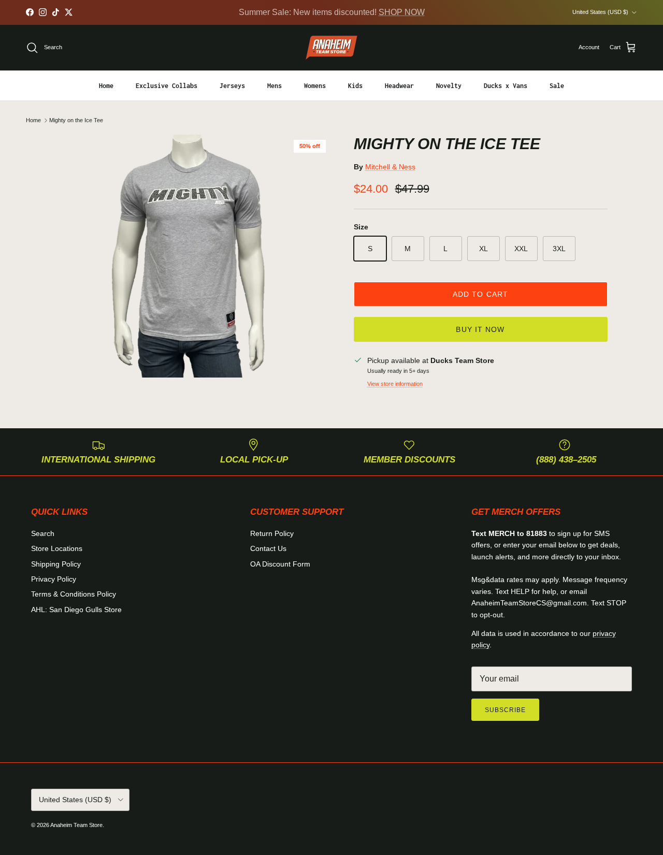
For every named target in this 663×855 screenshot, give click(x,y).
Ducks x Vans (505, 85)
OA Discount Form (280, 564)
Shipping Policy (56, 564)
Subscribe (505, 710)
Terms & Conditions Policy (73, 594)
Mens (274, 85)
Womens (315, 85)
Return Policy (272, 533)
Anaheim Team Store (76, 825)
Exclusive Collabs (166, 85)
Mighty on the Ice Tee (76, 120)
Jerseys (232, 85)
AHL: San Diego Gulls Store (76, 609)
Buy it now (480, 329)
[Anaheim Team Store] (331, 47)
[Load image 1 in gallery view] (193, 256)
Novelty (449, 85)
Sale (557, 85)
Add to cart (480, 294)
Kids (355, 85)
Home (106, 85)
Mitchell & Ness (390, 167)
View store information (395, 384)
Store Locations (56, 548)
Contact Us (268, 548)
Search (42, 533)
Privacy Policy (53, 579)
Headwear (399, 85)
